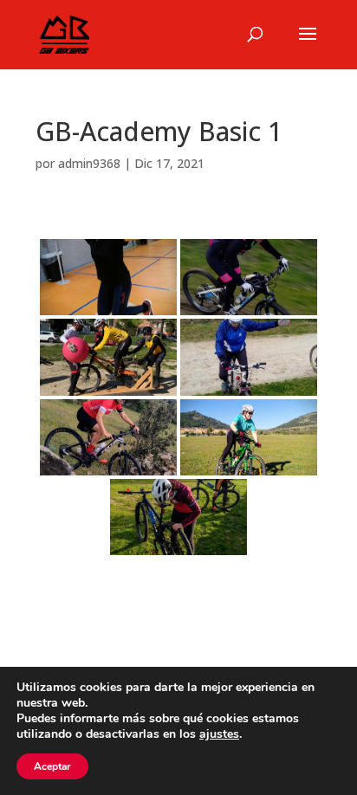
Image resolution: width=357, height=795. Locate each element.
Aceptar (52, 766)
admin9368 (89, 163)
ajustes (219, 734)
